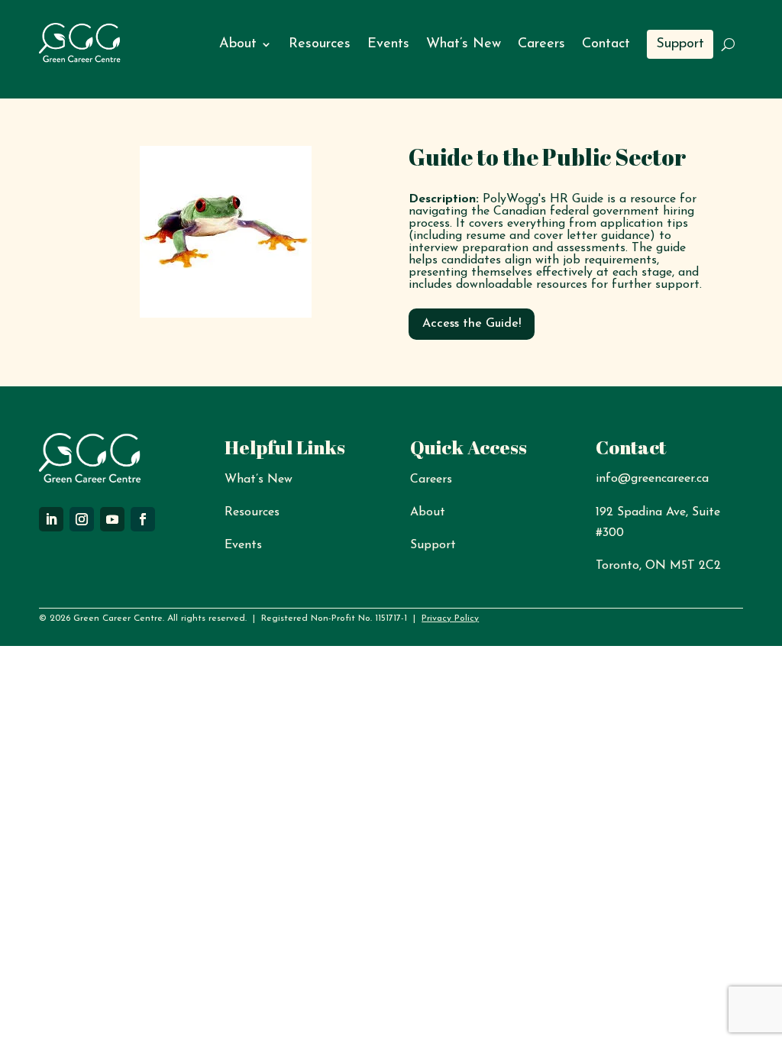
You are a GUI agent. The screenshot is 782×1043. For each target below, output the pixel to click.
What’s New (463, 44)
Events (388, 44)
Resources (320, 44)
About (238, 44)
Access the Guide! (471, 324)
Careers (541, 44)
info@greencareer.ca (652, 479)
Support (680, 44)
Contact (606, 44)
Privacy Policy (450, 618)
